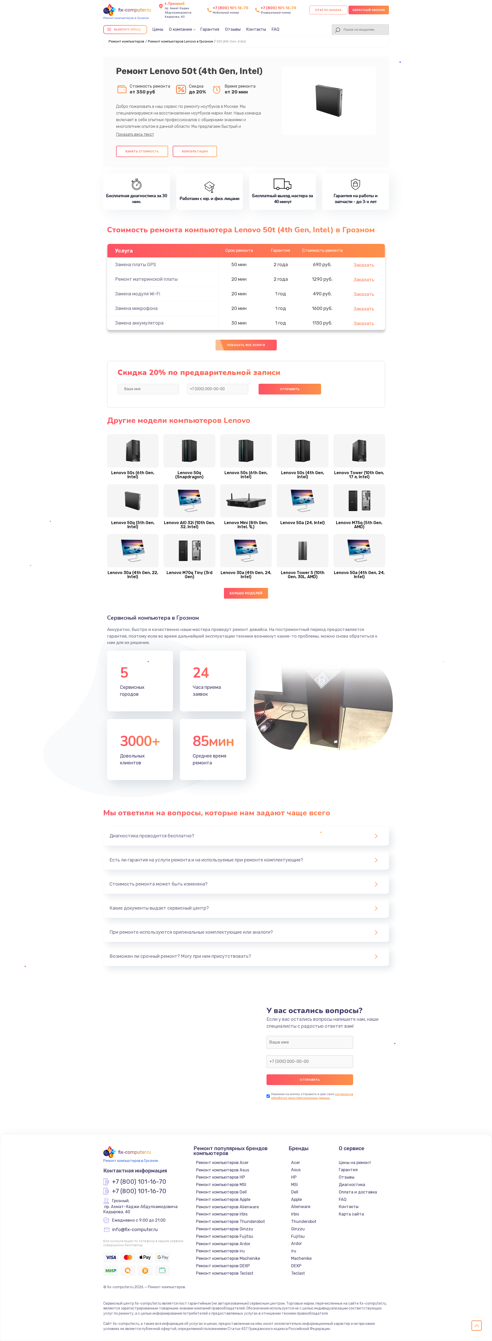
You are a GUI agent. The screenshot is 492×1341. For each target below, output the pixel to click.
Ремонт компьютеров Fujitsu (224, 1236)
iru (293, 1251)
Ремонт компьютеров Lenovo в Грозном (180, 41)
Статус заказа (328, 10)
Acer (295, 1162)
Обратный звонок (368, 10)
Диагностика (352, 1184)
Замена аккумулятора (139, 323)
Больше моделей (246, 593)
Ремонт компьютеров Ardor (223, 1243)
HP (293, 1177)
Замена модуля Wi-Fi (137, 294)
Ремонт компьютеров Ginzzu (224, 1228)
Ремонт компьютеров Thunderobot (230, 1221)
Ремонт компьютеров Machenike (228, 1258)
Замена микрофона (136, 308)
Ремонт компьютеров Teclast (224, 1273)
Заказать (364, 265)
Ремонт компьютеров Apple (223, 1199)
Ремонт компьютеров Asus (222, 1170)
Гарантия (209, 29)
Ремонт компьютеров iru (220, 1251)
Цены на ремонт (355, 1162)
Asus (296, 1169)
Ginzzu (298, 1228)
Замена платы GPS (135, 264)
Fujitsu (298, 1236)
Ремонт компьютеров (126, 41)
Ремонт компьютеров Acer (222, 1162)
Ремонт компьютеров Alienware (227, 1206)
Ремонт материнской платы (146, 279)
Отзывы (233, 29)
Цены (157, 29)
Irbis (295, 1214)
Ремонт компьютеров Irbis (222, 1214)
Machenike (301, 1258)
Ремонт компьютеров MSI (221, 1184)
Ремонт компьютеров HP (220, 1177)
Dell (294, 1192)
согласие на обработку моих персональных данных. (312, 1096)
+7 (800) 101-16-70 (230, 8)
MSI (294, 1184)
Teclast (298, 1273)
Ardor (296, 1243)
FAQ (275, 29)
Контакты (256, 29)
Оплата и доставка (358, 1192)
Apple (296, 1199)
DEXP (296, 1265)
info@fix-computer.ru (135, 1229)
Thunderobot (303, 1221)
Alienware (300, 1206)
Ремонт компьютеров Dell (221, 1192)
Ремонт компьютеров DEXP (223, 1265)
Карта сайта (351, 1214)
